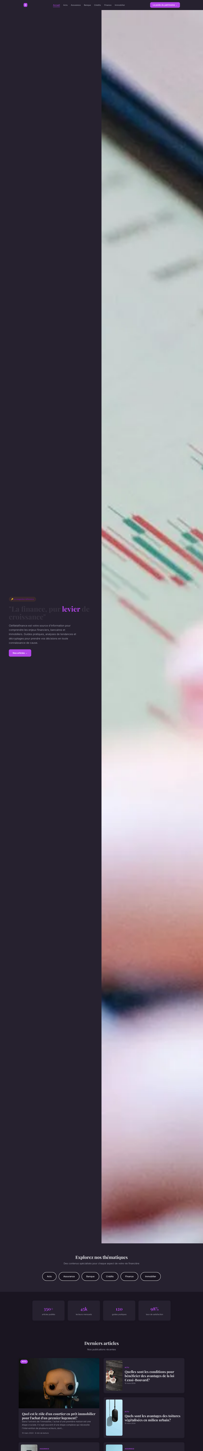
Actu (65, 5)
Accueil (56, 5)
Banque (87, 5)
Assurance (76, 5)
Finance (107, 5)
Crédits (97, 5)
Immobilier (120, 5)
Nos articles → (20, 653)
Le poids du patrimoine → (165, 5)
